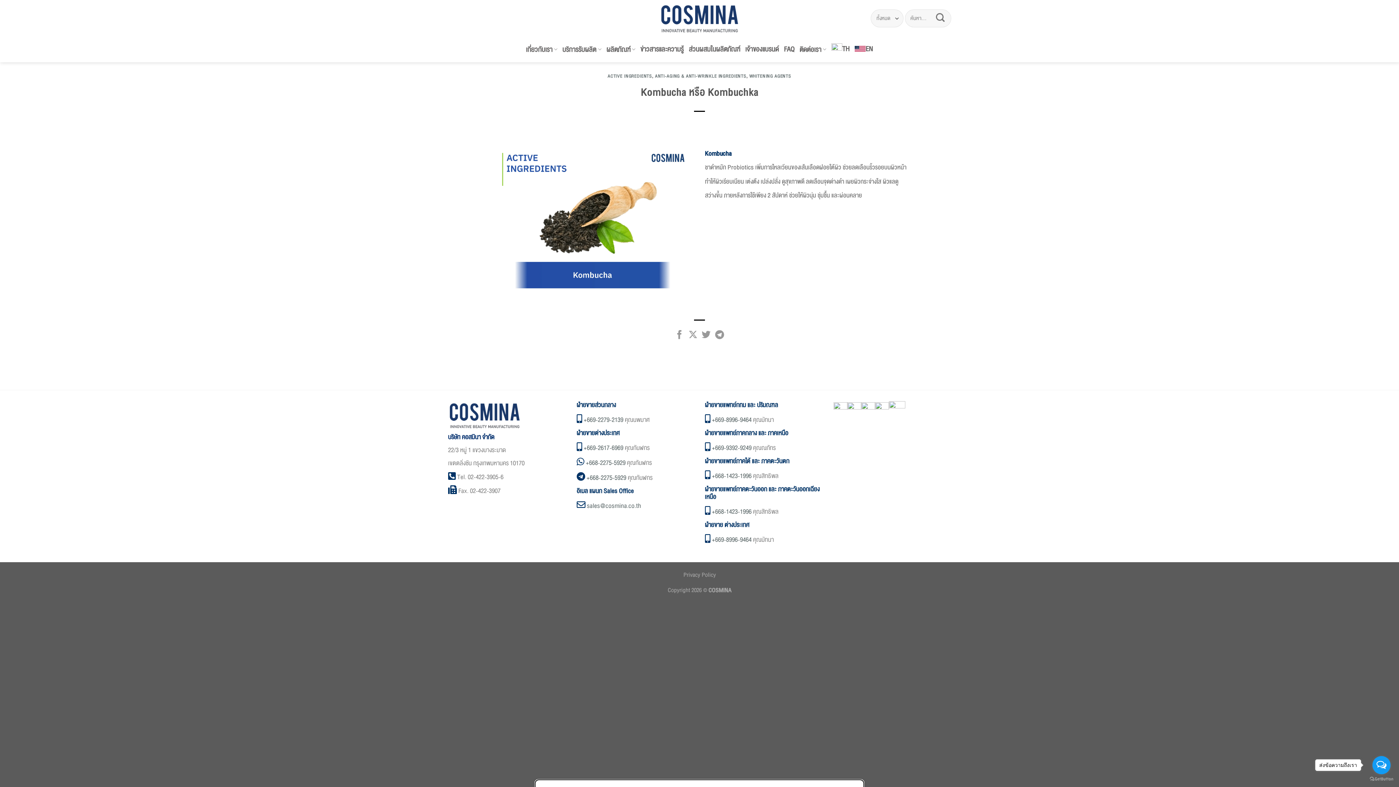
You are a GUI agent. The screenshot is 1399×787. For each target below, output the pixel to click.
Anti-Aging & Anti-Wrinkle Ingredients (700, 76)
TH (846, 49)
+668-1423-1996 (732, 476)
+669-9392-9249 (732, 448)
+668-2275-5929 (606, 463)
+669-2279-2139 (603, 420)
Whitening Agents (770, 76)
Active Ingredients (630, 76)
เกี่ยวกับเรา (539, 49)
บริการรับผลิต (579, 49)
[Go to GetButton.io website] (1381, 779)
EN (869, 49)
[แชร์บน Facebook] (679, 336)
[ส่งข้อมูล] (940, 18)
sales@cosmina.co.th (614, 506)
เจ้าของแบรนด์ (762, 49)
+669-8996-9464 (732, 420)
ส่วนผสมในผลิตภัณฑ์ (714, 49)
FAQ (789, 49)
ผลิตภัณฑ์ (619, 49)
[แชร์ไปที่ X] (692, 336)
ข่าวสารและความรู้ (662, 49)
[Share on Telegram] (719, 336)
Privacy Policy (699, 575)
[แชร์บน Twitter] (706, 336)
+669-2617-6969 (603, 448)
